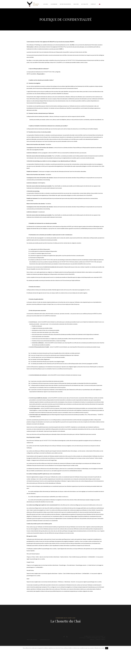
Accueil (45, 4)
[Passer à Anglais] (99, 4)
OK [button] (106, 648)
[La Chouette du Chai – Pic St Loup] (33, 4)
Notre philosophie (65, 4)
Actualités (84, 4)
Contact (93, 4)
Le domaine (54, 4)
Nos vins (76, 4)
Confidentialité (45, 639)
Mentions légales (32, 639)
